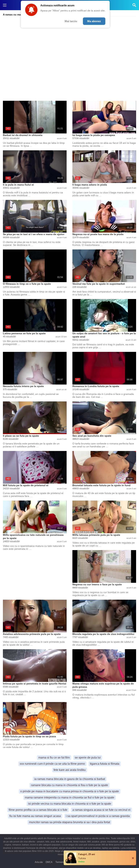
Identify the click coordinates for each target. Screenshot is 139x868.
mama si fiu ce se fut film (54, 757)
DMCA (49, 862)
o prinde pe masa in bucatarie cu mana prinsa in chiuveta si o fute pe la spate (69, 791)
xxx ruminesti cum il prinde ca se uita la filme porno (52, 763)
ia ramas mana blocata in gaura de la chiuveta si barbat (69, 778)
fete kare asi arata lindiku (70, 769)
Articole (39, 862)
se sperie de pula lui (88, 757)
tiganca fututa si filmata (104, 763)
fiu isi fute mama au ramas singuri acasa (35, 816)
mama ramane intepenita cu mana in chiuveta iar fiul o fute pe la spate (69, 797)
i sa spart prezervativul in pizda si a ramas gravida (98, 816)
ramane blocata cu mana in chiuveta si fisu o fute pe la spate (69, 785)
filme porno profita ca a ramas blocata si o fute (38, 809)
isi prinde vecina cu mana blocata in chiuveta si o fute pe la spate (69, 803)
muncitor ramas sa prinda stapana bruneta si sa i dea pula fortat (69, 822)
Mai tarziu (71, 21)
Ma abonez (94, 21)
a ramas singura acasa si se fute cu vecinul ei (101, 809)
